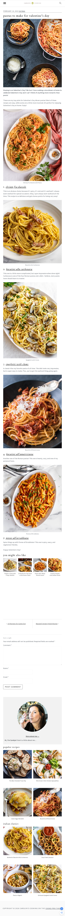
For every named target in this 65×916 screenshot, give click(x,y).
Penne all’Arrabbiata (17, 538)
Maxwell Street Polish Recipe (46, 624)
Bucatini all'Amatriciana (19, 454)
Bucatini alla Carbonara (19, 269)
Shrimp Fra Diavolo (16, 187)
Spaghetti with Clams (17, 364)
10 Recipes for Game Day (17, 624)
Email (6, 677)
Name (6, 668)
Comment (7, 645)
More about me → (32, 736)
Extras (22, 11)
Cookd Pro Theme (54, 908)
